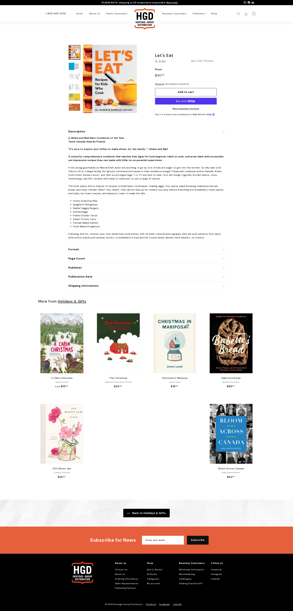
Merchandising (187, 574)
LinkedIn (215, 578)
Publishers (199, 13)
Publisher (75, 267)
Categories (153, 578)
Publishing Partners (125, 588)
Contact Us (121, 569)
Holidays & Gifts (72, 301)
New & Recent (155, 569)
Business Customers (175, 13)
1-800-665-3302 (55, 13)
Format (73, 249)
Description (76, 131)
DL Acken (160, 61)
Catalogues (185, 578)
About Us (94, 13)
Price (158, 69)
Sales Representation (127, 583)
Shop (214, 13)
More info (172, 2)
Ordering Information (126, 578)
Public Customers (116, 13)
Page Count (76, 258)
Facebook (216, 569)
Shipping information (83, 286)
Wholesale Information (191, 569)
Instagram (216, 574)
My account (153, 583)
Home (79, 13)
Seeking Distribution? (191, 583)
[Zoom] (110, 79)
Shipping (159, 84)
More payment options (186, 108)
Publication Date (80, 276)
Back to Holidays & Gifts (149, 513)
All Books (152, 574)
